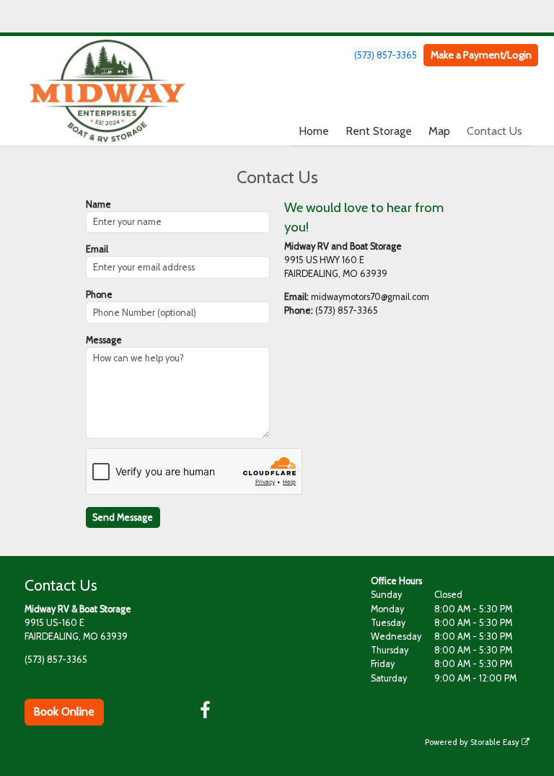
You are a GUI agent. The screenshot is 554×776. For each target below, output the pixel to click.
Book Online (63, 711)
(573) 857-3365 (385, 55)
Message (104, 340)
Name (98, 204)
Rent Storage (379, 131)
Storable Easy (496, 742)
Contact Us (494, 131)
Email (97, 249)
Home (314, 131)
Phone (99, 294)
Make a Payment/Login (481, 54)
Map (439, 131)
